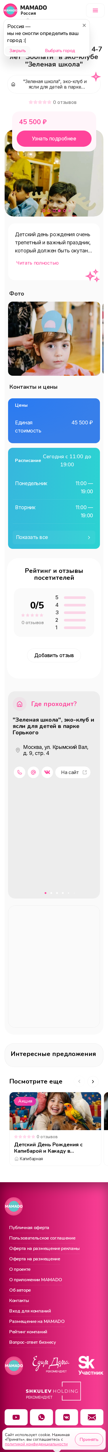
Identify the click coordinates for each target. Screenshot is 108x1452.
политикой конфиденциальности (36, 1444)
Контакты (19, 1301)
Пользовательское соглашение (42, 1238)
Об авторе (20, 1290)
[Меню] (95, 10)
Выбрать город (60, 51)
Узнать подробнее (54, 139)
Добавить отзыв (54, 655)
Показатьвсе (32, 537)
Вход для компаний (30, 1311)
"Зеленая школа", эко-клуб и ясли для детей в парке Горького (53, 726)
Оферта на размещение (34, 1259)
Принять (88, 1439)
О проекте (20, 1270)
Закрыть (18, 51)
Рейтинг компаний (28, 1332)
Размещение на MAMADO (37, 1322)
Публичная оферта (29, 1228)
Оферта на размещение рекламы (44, 1249)
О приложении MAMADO (35, 1280)
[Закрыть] (84, 25)
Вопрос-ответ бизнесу (32, 1342)
